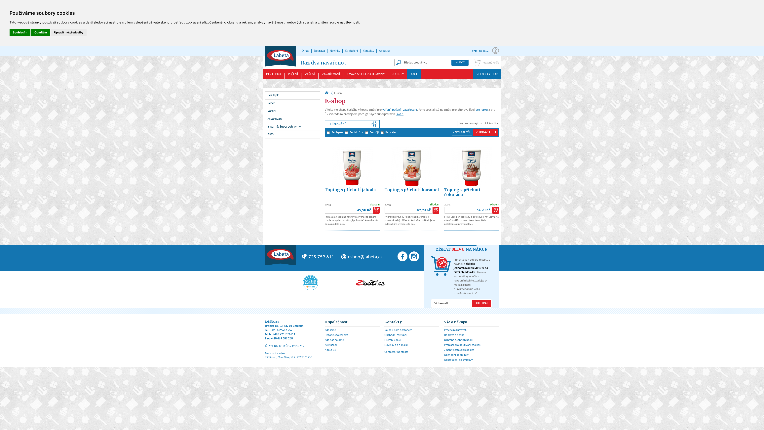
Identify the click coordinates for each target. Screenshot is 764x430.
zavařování (410, 109)
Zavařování (331, 74)
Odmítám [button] (40, 32)
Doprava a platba (454, 335)
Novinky (335, 51)
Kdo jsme (330, 330)
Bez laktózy (356, 132)
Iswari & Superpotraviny (366, 74)
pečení (396, 109)
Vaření (310, 74)
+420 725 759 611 (284, 334)
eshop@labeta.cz (365, 257)
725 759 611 (321, 257)
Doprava (319, 51)
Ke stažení (351, 51)
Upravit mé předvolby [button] (68, 32)
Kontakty (368, 51)
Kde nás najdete (334, 340)
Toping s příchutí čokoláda (462, 192)
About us (384, 51)
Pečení (293, 74)
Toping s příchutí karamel (412, 189)
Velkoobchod (487, 74)
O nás (305, 51)
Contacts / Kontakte (396, 352)
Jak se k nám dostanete (398, 330)
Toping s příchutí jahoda (350, 189)
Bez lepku (273, 74)
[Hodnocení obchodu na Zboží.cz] (370, 283)
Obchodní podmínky (456, 355)
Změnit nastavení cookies (459, 350)
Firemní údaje (392, 340)
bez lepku (482, 109)
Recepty (398, 74)
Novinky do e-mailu (396, 345)
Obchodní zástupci (395, 335)
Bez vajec (390, 132)
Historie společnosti (336, 335)
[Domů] (326, 93)
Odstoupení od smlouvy (458, 360)
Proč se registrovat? (456, 330)
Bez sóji (374, 132)
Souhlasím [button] (20, 32)
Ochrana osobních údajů (458, 340)
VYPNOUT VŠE (462, 132)
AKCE (414, 74)
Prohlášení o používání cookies (462, 345)
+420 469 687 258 (282, 338)
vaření (386, 109)
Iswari (399, 114)
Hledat (460, 62)
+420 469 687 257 (281, 330)
